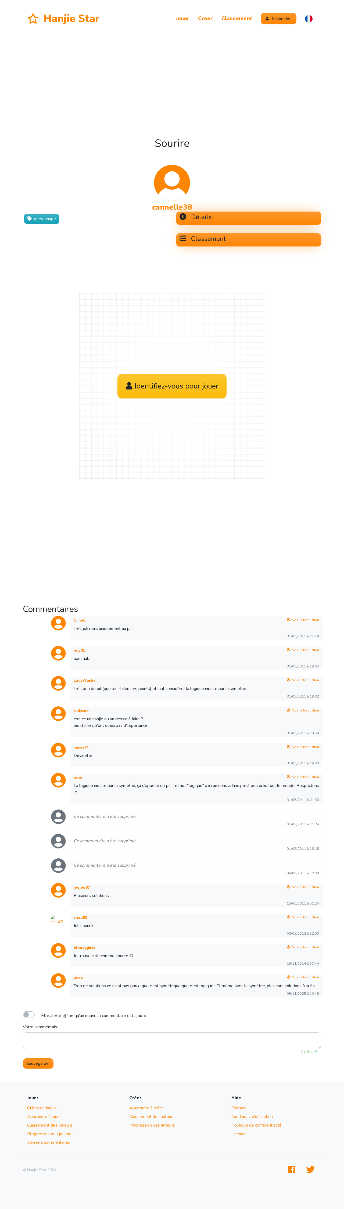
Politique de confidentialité (256, 1125)
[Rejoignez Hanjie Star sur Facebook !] (293, 1170)
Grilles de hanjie (42, 1108)
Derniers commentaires (48, 1142)
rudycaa (81, 710)
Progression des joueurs (50, 1134)
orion (79, 777)
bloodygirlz (84, 947)
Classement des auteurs (152, 1117)
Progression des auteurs (152, 1125)
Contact (238, 1108)
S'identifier (281, 18)
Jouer (182, 18)
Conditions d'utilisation (252, 1117)
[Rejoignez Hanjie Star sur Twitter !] (311, 1170)
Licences (239, 1134)
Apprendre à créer (146, 1108)
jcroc (78, 977)
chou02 (80, 917)
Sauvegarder (38, 1063)
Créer (205, 18)
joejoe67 (82, 887)
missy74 (81, 747)
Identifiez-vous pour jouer (176, 386)
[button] (309, 18)
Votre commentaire (41, 1027)
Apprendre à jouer (44, 1117)
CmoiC (80, 620)
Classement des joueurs (49, 1125)
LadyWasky (84, 680)
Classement (236, 18)
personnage (45, 219)
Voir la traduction (305, 620)
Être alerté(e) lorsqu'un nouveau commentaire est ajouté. (94, 1016)
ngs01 (79, 650)
